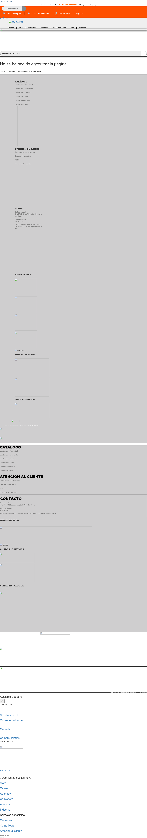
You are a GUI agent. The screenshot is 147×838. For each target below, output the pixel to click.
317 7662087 (63, 5)
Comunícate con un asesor (25, 152)
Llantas (11, 28)
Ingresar (79, 14)
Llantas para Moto (22, 96)
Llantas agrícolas (21, 104)
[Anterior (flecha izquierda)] (1, 837)
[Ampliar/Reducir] (1, 835)
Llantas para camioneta (24, 89)
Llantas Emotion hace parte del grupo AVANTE (20, 443)
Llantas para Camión (23, 92)
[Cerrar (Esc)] (8, 835)
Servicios (32, 28)
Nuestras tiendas (10, 715)
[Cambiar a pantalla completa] (3, 835)
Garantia (5, 729)
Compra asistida (10, 738)
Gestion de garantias (23, 156)
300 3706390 (73, 5)
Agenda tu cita (59, 28)
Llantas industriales (22, 100)
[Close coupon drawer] (2, 701)
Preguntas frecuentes (23, 164)
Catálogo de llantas (11, 720)
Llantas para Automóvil (24, 85)
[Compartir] (5, 835)
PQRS (17, 160)
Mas (72, 28)
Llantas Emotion (6, 1)
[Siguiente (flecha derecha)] (3, 837)
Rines (21, 28)
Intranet (82, 28)
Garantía (44, 28)
